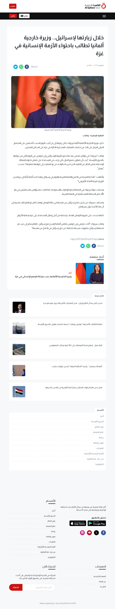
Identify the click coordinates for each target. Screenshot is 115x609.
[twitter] (15, 67)
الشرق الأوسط (97, 421)
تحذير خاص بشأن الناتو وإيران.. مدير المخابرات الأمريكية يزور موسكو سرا (72, 303)
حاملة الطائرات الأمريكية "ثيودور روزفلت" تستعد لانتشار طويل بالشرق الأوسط (70, 324)
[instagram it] (82, 532)
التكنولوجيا (100, 464)
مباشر (12, 6)
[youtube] (89, 532)
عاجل (13, 16)
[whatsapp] (21, 67)
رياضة (101, 437)
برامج (26, 16)
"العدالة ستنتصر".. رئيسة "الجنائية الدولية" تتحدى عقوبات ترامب (77, 366)
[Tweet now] (96, 532)
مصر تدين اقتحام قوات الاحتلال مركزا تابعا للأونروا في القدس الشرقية (73, 387)
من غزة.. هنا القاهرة (95, 459)
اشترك (16, 587)
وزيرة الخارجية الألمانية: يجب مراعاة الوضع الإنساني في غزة (43, 276)
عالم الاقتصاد (98, 432)
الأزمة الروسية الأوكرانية (94, 453)
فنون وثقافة (98, 443)
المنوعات (100, 448)
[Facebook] (103, 532)
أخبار (102, 416)
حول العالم (99, 427)
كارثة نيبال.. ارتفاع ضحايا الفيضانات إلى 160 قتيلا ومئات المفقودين (75, 345)
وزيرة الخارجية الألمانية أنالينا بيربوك (84, 239)
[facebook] (27, 67)
